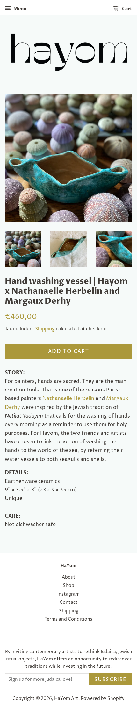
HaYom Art (66, 698)
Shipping (45, 329)
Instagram (68, 594)
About (69, 577)
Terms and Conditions (68, 619)
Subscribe (110, 679)
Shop (68, 586)
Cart (126, 9)
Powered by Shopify (103, 698)
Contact (69, 602)
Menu (19, 9)
